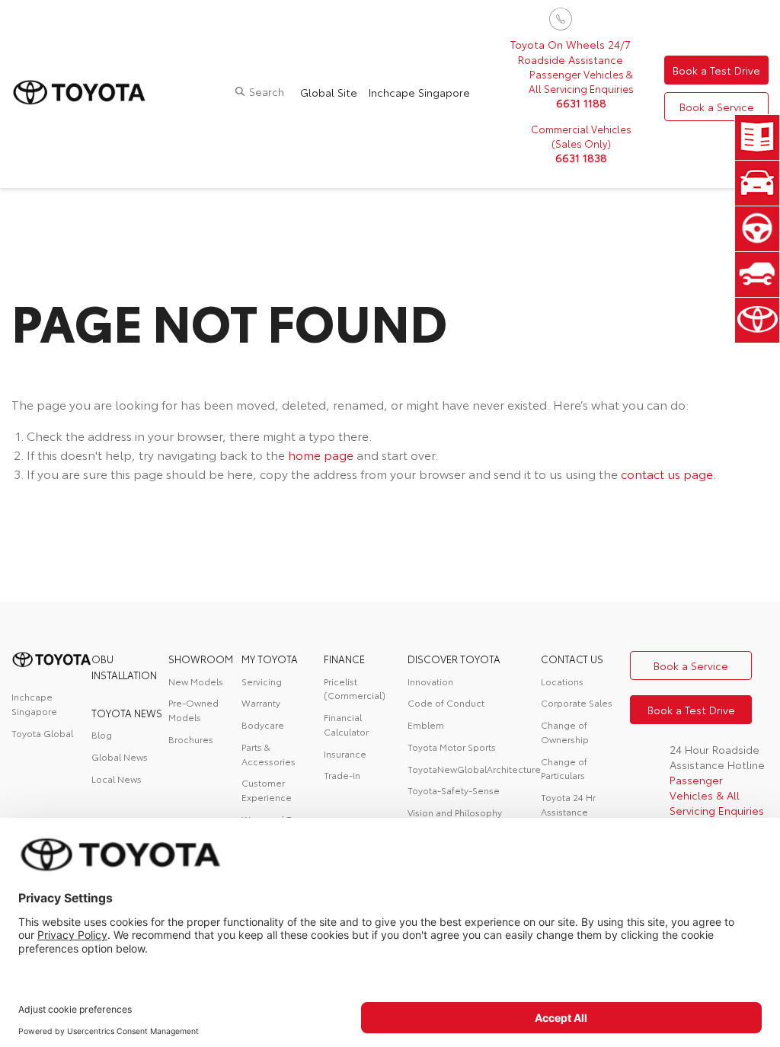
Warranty (260, 702)
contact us (572, 659)
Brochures (190, 739)
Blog (101, 734)
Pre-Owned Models (193, 709)
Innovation (430, 681)
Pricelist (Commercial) (354, 688)
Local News (116, 778)
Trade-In (342, 774)
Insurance (345, 753)
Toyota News (126, 713)
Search (266, 91)
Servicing (261, 681)
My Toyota (269, 659)
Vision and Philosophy (455, 812)
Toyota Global (42, 732)
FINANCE (344, 659)
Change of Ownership (565, 731)
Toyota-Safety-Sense (454, 790)
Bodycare (262, 724)
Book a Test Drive (716, 70)
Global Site (328, 92)
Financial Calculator (346, 724)
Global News (119, 756)
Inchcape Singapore (419, 92)
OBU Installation (124, 666)
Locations (562, 681)
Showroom (200, 659)
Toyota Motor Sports (452, 746)
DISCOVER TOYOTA (454, 659)
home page (320, 454)
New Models (195, 681)
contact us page (667, 473)
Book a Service (716, 106)
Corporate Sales (576, 702)
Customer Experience (266, 789)
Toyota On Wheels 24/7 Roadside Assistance (570, 52)
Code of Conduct (446, 702)
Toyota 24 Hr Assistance (568, 804)
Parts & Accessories (268, 754)
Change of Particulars (564, 768)
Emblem (426, 724)
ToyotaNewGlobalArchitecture (474, 768)
